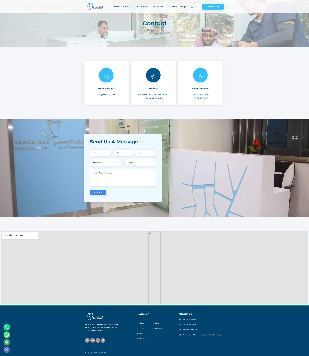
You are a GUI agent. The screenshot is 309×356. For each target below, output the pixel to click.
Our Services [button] (157, 6)
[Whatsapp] (7, 334)
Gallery (174, 6)
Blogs (184, 6)
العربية (193, 6)
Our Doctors (142, 6)
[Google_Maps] (7, 342)
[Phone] (7, 327)
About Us (127, 6)
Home (116, 6)
